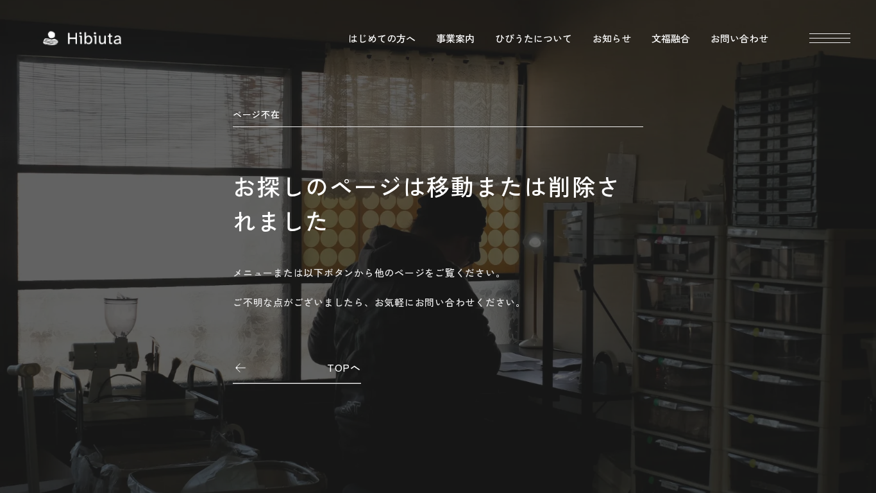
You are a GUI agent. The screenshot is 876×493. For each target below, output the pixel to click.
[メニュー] (829, 38)
